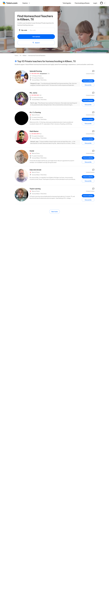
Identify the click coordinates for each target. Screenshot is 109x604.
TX (20, 55)
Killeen (24, 55)
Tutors (16, 55)
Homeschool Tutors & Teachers (36, 55)
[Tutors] (10, 3)
